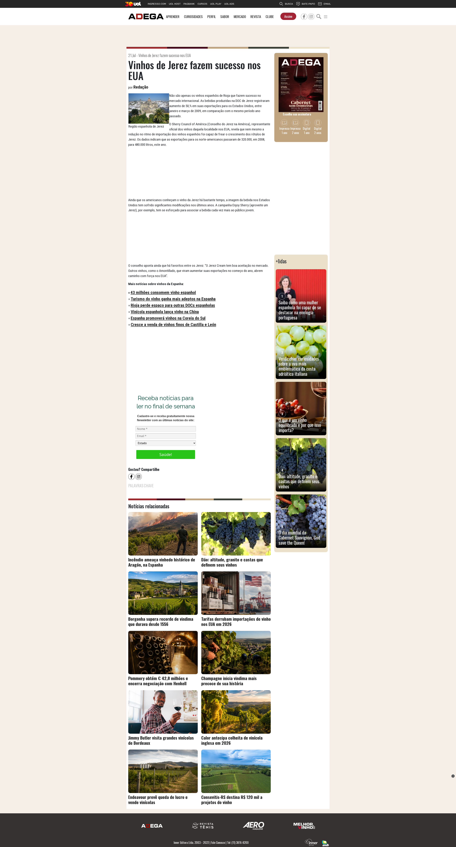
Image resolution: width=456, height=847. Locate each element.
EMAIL (327, 3)
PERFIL (211, 16)
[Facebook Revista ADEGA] (304, 16)
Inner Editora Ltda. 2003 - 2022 (191, 842)
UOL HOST (175, 3)
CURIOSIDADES (193, 16)
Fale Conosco (218, 842)
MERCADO (240, 16)
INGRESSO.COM (157, 3)
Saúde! (165, 454)
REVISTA (255, 16)
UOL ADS (229, 3)
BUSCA (289, 3)
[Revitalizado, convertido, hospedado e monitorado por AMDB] (325, 843)
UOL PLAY (215, 3)
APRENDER (172, 16)
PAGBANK (189, 3)
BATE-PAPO (308, 3)
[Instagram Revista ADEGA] (311, 16)
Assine (288, 16)
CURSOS (202, 3)
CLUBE (270, 16)
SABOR (224, 16)
